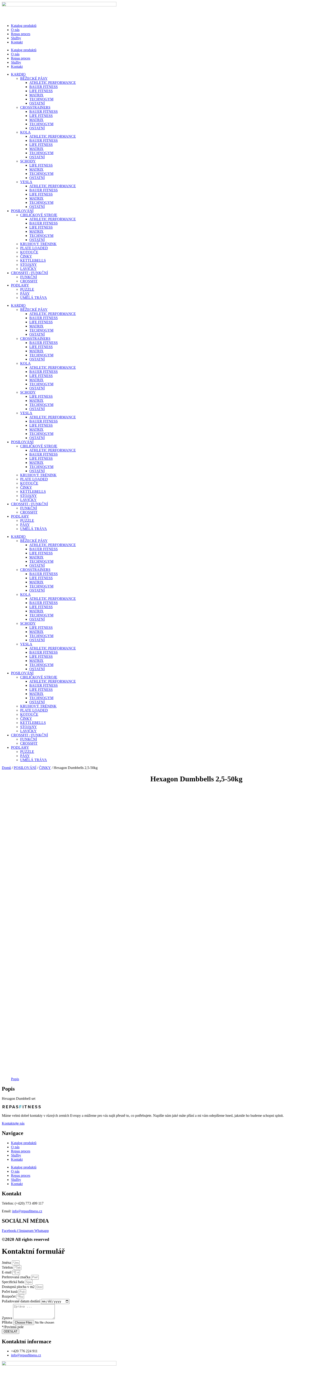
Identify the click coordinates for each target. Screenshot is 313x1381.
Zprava (7, 1318)
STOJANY (28, 265)
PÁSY (25, 293)
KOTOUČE (29, 252)
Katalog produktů (23, 26)
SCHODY (28, 161)
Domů (6, 768)
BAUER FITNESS (43, 87)
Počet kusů (10, 1291)
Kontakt (17, 42)
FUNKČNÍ (28, 277)
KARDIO (18, 74)
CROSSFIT (29, 281)
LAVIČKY (28, 269)
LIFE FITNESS (41, 91)
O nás (15, 30)
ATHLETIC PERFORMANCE (52, 83)
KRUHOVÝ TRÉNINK (38, 244)
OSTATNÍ (37, 103)
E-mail (7, 1272)
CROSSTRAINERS (35, 107)
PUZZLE (27, 289)
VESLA (26, 182)
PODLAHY (20, 285)
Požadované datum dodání (21, 1301)
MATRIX (36, 95)
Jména (7, 1263)
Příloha (7, 1322)
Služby (16, 38)
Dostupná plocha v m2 (19, 1287)
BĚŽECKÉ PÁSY (34, 78)
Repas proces (20, 34)
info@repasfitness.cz (27, 1211)
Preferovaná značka (16, 1277)
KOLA (25, 132)
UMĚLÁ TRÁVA (33, 298)
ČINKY (26, 256)
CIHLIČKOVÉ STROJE (38, 215)
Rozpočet (9, 1296)
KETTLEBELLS (33, 260)
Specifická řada (13, 1282)
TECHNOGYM (41, 99)
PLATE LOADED (34, 248)
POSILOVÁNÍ (22, 211)
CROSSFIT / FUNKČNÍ (29, 273)
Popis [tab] (15, 1079)
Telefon (8, 1267)
